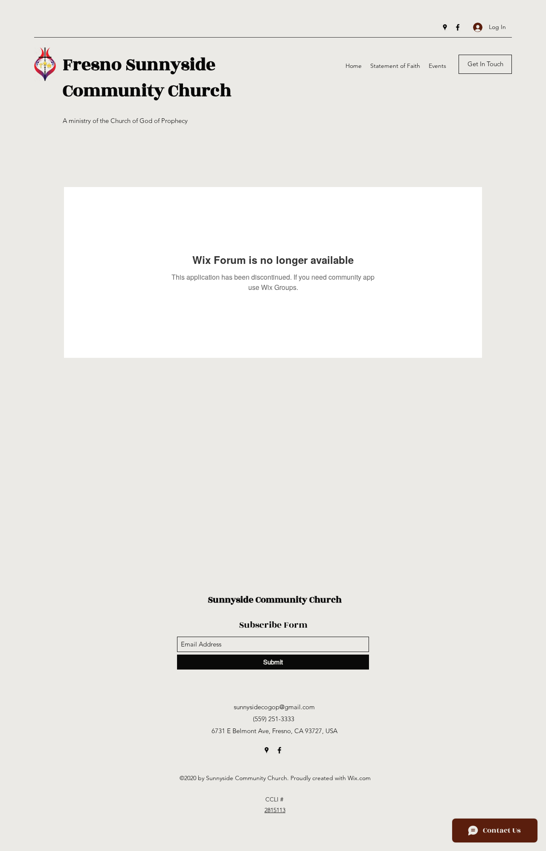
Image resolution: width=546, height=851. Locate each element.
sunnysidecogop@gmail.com (274, 707)
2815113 (274, 810)
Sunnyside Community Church (275, 599)
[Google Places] (445, 27)
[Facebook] (457, 27)
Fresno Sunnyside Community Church (147, 78)
